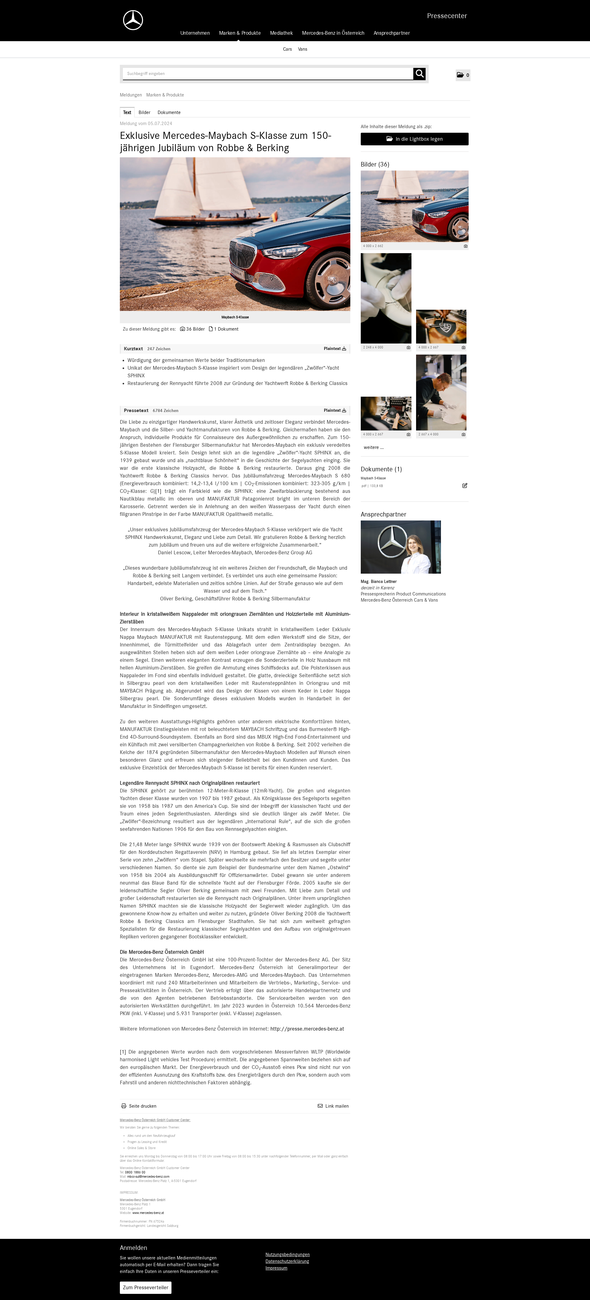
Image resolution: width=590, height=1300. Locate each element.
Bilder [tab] (144, 112)
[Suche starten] (419, 74)
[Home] (130, 20)
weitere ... (374, 447)
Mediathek (281, 33)
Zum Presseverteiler (145, 1287)
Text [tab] (127, 112)
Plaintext (333, 349)
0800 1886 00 (135, 1172)
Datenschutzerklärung (287, 1261)
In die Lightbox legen (418, 139)
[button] (463, 75)
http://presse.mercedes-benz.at (307, 1029)
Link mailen (337, 1106)
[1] (158, 491)
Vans (302, 49)
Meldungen (131, 94)
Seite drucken (142, 1106)
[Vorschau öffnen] (235, 234)
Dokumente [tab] (169, 112)
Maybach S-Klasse (235, 317)
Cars (287, 49)
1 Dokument (226, 329)
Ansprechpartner (392, 33)
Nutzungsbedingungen (288, 1254)
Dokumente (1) (381, 469)
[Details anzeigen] (465, 246)
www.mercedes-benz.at (148, 1213)
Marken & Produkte (240, 33)
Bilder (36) (375, 164)
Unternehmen (195, 33)
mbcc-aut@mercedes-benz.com (148, 1176)
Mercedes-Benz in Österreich (333, 33)
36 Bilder (195, 329)
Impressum (276, 1268)
